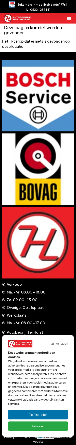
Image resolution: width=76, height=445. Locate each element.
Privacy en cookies (17, 437)
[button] (69, 18)
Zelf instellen (38, 414)
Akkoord (38, 426)
